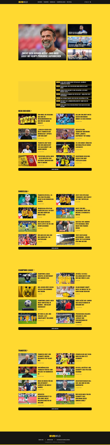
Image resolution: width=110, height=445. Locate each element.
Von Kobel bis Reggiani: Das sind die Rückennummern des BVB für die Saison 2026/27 (45, 118)
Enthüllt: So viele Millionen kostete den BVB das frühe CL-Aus (83, 276)
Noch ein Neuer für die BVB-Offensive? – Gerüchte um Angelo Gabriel (45, 384)
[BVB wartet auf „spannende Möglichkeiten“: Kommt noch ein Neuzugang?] (74, 101)
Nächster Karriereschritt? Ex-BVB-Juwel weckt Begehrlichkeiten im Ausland (45, 398)
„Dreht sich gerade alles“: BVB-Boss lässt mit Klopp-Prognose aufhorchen (41, 54)
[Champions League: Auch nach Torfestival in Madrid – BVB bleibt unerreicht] (27, 305)
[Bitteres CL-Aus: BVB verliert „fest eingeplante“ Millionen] (27, 318)
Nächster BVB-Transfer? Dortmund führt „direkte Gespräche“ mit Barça (83, 132)
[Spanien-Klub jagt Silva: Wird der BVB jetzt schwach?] (65, 358)
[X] (86, 2)
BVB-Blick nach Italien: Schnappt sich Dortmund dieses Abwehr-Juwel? (83, 397)
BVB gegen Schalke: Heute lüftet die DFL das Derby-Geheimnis (46, 224)
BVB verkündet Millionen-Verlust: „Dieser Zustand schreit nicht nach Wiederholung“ (78, 58)
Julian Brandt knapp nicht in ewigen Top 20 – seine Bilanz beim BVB (83, 289)
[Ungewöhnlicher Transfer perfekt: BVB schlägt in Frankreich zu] (27, 372)
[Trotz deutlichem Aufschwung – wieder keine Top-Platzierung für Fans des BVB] (65, 239)
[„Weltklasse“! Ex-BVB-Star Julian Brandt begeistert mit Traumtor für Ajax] (80, 42)
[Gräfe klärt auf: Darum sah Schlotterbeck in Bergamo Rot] (65, 305)
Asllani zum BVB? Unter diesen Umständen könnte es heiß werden (83, 116)
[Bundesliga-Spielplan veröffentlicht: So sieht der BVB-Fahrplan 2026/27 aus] (27, 212)
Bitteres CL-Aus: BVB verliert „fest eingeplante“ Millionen (45, 316)
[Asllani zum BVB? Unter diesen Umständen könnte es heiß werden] (65, 119)
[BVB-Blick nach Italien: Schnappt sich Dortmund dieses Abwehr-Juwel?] (65, 398)
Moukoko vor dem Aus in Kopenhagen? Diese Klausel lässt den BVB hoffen (78, 33)
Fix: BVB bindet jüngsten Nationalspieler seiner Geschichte (84, 145)
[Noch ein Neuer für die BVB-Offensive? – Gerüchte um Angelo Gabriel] (27, 385)
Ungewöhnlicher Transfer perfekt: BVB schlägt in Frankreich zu (45, 370)
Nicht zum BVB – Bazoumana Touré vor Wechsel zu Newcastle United (83, 211)
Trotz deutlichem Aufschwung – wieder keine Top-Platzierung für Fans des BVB (83, 238)
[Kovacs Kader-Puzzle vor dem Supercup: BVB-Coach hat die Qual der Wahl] (74, 105)
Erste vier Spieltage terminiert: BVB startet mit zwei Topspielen (83, 197)
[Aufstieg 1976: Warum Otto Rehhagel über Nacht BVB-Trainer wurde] (65, 226)
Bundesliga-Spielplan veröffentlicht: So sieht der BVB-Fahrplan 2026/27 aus (46, 211)
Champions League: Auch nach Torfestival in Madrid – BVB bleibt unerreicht (46, 303)
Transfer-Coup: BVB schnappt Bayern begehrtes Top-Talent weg (45, 357)
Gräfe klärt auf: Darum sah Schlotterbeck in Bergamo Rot (83, 302)
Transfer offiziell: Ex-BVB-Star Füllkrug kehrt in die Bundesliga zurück (45, 198)
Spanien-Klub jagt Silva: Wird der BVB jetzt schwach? (83, 356)
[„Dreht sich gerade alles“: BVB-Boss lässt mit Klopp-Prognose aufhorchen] (42, 42)
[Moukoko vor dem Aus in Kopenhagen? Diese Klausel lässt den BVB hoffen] (80, 29)
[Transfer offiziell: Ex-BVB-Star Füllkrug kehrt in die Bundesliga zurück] (27, 199)
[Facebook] (85, 2)
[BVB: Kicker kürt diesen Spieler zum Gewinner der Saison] (27, 291)
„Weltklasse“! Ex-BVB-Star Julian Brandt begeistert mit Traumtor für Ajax (77, 45)
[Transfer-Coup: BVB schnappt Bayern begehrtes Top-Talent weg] (27, 358)
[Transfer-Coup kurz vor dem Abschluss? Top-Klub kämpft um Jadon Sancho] (27, 147)
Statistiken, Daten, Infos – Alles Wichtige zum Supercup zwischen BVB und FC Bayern (46, 159)
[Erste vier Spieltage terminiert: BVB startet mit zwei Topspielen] (65, 199)
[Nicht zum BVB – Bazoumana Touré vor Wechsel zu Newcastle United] (65, 212)
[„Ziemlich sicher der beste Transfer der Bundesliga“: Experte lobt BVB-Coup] (27, 134)
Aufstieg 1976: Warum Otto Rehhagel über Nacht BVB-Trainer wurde (82, 225)
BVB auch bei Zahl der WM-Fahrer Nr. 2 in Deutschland (45, 237)
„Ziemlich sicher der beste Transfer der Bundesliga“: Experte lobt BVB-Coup (45, 132)
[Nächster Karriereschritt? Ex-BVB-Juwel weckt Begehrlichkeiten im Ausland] (27, 398)
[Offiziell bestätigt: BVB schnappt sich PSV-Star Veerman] (65, 372)
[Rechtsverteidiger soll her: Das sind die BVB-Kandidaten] (65, 385)
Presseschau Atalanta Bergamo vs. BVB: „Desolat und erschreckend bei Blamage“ (83, 318)
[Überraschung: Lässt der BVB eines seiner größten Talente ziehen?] (74, 87)
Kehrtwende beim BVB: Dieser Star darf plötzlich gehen (83, 158)
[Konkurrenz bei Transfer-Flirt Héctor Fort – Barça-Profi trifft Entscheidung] (74, 95)
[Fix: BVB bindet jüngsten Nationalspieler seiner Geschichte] (65, 147)
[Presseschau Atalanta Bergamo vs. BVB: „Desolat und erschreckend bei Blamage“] (65, 318)
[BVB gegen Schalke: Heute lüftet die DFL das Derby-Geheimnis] (27, 226)
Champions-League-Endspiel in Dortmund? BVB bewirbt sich (45, 276)
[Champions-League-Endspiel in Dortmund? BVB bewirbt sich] (27, 278)
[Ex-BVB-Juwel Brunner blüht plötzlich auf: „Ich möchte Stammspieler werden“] (74, 83)
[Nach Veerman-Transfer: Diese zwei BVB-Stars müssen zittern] (74, 98)
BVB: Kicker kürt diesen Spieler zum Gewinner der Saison (45, 289)
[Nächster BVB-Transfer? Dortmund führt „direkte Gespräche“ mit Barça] (65, 134)
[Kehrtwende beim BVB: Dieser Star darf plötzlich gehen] (65, 160)
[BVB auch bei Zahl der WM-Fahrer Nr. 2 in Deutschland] (27, 239)
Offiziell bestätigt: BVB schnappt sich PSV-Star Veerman (83, 369)
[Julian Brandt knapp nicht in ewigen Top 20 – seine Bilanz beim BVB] (65, 291)
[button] (90, 2)
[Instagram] (88, 2)
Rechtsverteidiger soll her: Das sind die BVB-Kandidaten (83, 383)
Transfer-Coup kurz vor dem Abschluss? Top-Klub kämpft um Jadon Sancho (44, 146)
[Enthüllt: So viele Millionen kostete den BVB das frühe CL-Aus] (65, 278)
